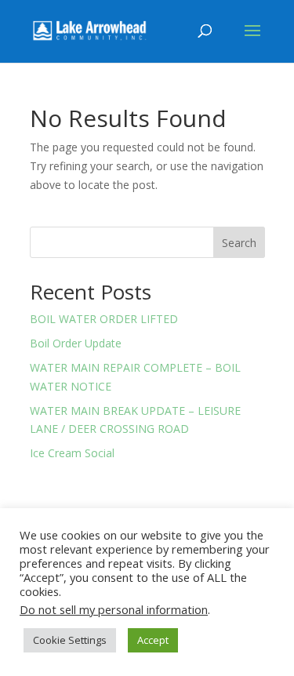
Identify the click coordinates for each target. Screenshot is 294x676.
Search (239, 242)
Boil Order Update (76, 343)
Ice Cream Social (72, 452)
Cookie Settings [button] (70, 640)
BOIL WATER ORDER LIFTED (104, 318)
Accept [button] (153, 640)
